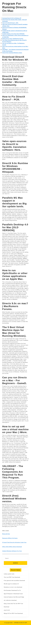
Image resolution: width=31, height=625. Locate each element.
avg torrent (7, 610)
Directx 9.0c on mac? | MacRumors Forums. (12, 38)
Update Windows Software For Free (12, 551)
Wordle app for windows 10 (11, 583)
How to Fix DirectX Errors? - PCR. (10, 22)
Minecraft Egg (6, 533)
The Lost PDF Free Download (12, 577)
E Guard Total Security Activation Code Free (14, 542)
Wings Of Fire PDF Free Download (13, 613)
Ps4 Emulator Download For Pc (12, 590)
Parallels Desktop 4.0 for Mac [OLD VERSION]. (13, 33)
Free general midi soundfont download (14, 580)
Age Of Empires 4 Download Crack (13, 593)
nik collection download (10, 600)
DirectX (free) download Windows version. (12, 52)
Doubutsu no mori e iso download (13, 587)
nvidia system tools (9, 574)
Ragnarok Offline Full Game (10, 538)
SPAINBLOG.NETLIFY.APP (20, 622)
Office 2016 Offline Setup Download (12, 546)
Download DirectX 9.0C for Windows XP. (11, 18)
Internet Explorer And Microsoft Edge (14, 597)
